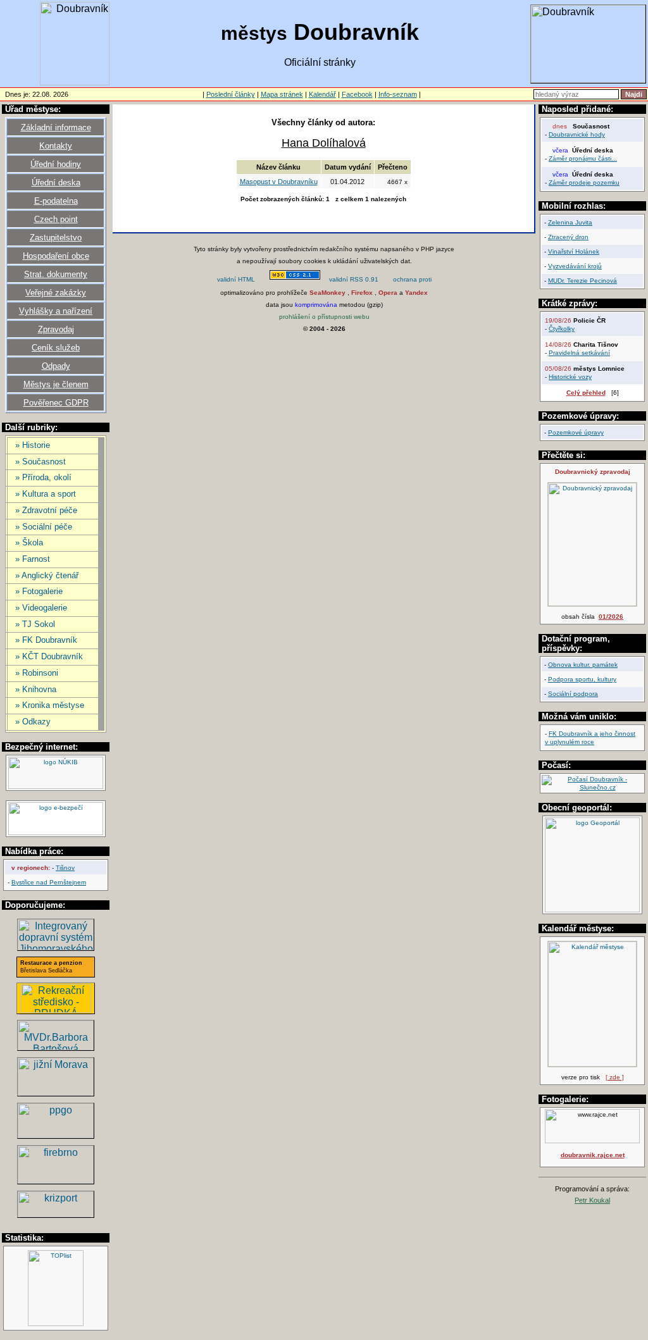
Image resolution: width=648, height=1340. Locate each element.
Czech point (56, 219)
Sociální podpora (573, 693)
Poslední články (230, 94)
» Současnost (40, 461)
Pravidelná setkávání (579, 352)
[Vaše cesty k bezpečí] (55, 1180)
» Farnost (32, 559)
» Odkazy (33, 721)
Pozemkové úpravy (576, 432)
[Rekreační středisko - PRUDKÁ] (55, 1009)
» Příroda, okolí (43, 477)
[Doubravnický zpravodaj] (592, 603)
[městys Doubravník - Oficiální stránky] (74, 82)
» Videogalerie (41, 607)
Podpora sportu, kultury (582, 679)
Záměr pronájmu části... (583, 158)
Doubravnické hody (577, 134)
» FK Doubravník (46, 640)
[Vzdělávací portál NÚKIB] (55, 786)
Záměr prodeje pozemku (584, 182)
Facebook (357, 94)
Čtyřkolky (562, 328)
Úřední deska (56, 182)
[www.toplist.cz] (56, 1323)
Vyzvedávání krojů (575, 266)
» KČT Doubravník (49, 656)
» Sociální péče (43, 526)
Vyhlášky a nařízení (55, 311)
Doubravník (320, 32)
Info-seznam (397, 94)
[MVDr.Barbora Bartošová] (55, 1046)
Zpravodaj (56, 329)
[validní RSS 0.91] (353, 280)
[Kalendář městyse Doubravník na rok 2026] (592, 1064)
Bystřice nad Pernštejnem (48, 882)
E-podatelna (56, 201)
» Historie (32, 445)
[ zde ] (615, 1077)
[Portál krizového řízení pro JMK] (55, 1213)
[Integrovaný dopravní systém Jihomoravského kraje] (55, 946)
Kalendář (322, 94)
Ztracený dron (568, 236)
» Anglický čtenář (46, 575)
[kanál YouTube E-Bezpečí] (55, 832)
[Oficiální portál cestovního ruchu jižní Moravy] (55, 1092)
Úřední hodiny (55, 164)
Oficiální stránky (320, 62)
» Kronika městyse (49, 705)
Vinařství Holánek (573, 251)
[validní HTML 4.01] (236, 280)
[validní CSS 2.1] (294, 280)
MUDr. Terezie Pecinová (582, 280)
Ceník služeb (56, 347)
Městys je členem (56, 384)
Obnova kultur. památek (583, 664)
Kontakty (55, 146)
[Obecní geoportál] (592, 910)
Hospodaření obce (56, 256)
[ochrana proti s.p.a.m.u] (412, 280)
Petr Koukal (592, 1200)
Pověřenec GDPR (56, 402)
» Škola (29, 542)
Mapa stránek (282, 94)
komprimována (316, 304)
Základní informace (56, 127)
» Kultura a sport (45, 494)
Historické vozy (570, 376)
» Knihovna (35, 689)
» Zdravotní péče (46, 510)
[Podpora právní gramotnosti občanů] (55, 1134)
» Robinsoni (36, 673)
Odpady (56, 366)
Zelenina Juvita (570, 222)
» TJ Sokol (35, 624)
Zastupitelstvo (56, 237)
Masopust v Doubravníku (279, 181)
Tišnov (65, 867)
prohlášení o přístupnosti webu (324, 316)
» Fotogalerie (39, 591)
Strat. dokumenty (55, 274)
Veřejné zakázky (55, 292)
